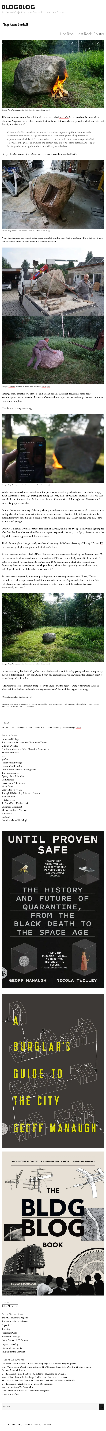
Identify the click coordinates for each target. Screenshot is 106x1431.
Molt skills (6, 1381)
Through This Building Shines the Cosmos (21, 794)
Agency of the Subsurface (13, 777)
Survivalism (16, 706)
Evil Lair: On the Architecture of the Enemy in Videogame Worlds (45, 1381)
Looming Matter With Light (15, 821)
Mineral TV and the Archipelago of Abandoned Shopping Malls (47, 1364)
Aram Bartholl (39, 704)
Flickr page (45, 110)
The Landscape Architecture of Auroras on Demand (25, 743)
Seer (4, 756)
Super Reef (7, 1325)
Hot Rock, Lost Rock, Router (82, 34)
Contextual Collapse (11, 739)
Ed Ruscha (69, 704)
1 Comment (30, 706)
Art (49, 704)
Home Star (7, 814)
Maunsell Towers (17, 1371)
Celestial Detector (10, 746)
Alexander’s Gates (9, 1333)
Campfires (57, 704)
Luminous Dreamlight (12, 807)
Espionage (94, 704)
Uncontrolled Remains (12, 766)
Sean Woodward (9, 1367)
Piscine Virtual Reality (12, 1348)
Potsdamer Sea (8, 800)
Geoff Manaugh (9, 1374)
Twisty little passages (11, 1337)
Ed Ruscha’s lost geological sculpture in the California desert (52, 546)
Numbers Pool (8, 797)
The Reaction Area (10, 773)
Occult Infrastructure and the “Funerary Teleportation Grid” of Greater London (55, 1367)
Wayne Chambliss (10, 1377)
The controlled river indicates (15, 1322)
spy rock (31, 675)
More (78, 728)
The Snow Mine (26, 1388)
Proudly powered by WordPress (37, 1425)
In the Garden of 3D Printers (15, 1341)
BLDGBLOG (18, 7)
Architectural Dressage (12, 763)
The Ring (6, 1329)
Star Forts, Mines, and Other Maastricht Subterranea (25, 749)
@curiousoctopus (25, 697)
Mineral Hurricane (10, 753)
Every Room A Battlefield (13, 783)
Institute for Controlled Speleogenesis (19, 770)
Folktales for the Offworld (13, 1352)
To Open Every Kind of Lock (15, 804)
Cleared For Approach (12, 790)
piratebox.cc (82, 136)
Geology (5, 706)
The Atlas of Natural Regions (15, 1318)
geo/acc (5, 760)
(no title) (6, 817)
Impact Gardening (10, 1344)
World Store (7, 787)
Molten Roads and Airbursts (14, 810)
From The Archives (13, 1314)
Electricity (81, 704)
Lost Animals (8, 780)
